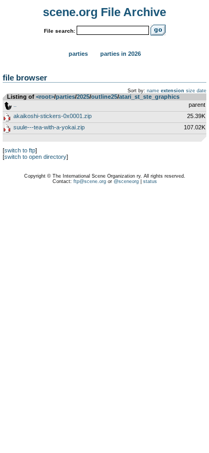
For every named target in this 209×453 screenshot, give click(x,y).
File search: (59, 31)
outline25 (104, 96)
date (201, 90)
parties (65, 96)
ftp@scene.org (89, 181)
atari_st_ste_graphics (149, 96)
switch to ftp (19, 150)
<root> (45, 96)
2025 (83, 96)
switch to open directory (35, 157)
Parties (78, 53)
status (150, 181)
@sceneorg (126, 181)
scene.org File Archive (104, 12)
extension (172, 90)
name (153, 90)
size (190, 90)
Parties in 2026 (120, 53)
